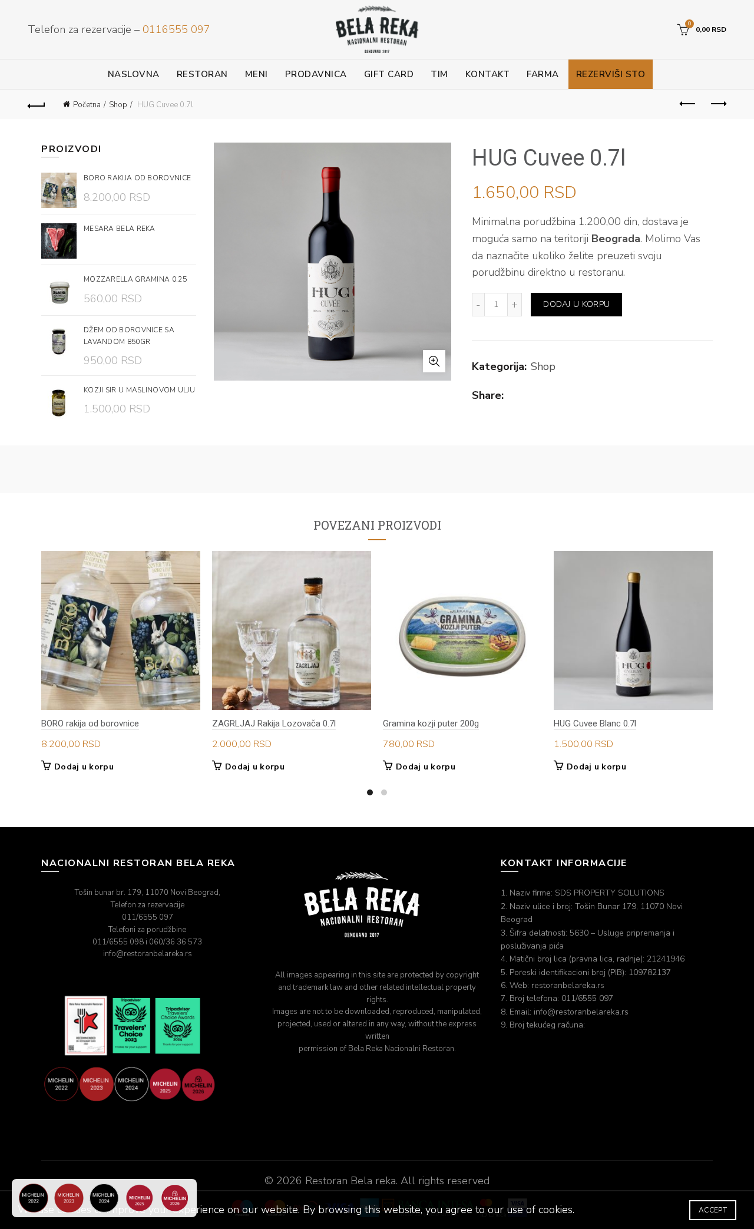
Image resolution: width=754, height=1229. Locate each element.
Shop (118, 105)
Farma (543, 74)
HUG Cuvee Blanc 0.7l (595, 723)
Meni (256, 74)
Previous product (688, 104)
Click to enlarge (434, 361)
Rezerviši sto (611, 74)
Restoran (202, 74)
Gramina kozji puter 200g (431, 723)
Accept (713, 1210)
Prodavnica (316, 74)
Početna (87, 105)
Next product (717, 104)
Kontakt (487, 74)
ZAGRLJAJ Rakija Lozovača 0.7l (274, 723)
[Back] (36, 104)
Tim (439, 74)
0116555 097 (176, 29)
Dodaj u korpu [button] (84, 767)
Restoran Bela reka (350, 1181)
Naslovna (134, 74)
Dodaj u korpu (576, 304)
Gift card (389, 74)
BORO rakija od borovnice (90, 723)
